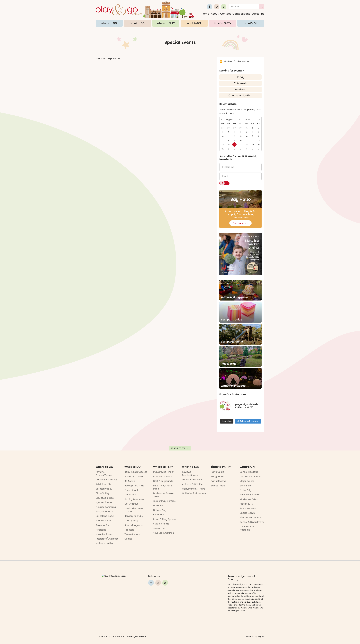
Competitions (241, 13)
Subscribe (258, 13)
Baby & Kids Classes (135, 472)
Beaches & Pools (162, 476)
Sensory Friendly (133, 516)
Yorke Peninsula (104, 534)
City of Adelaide (105, 498)
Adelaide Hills (103, 484)
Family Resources (134, 499)
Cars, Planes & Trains (193, 488)
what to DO (137, 23)
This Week (240, 83)
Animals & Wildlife (192, 484)
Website (250, 636)
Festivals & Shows (249, 494)
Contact (225, 13)
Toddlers (129, 529)
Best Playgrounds (163, 481)
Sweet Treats (218, 485)
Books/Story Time (134, 485)
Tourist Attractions (192, 479)
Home (205, 13)
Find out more (240, 223)
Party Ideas (217, 476)
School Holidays (249, 472)
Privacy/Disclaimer (137, 636)
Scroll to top (178, 448)
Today (240, 77)
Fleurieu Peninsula (106, 507)
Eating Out (130, 494)
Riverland (101, 529)
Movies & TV (246, 503)
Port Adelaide (103, 520)
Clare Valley (103, 493)
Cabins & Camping (106, 479)
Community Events (250, 476)
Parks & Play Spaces (164, 519)
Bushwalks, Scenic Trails (163, 495)
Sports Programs (133, 525)
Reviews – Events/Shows (190, 473)
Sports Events (247, 513)
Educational (131, 490)
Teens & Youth (132, 534)
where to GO (109, 23)
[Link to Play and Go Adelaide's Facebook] (209, 6)
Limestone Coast (105, 516)
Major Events (247, 481)
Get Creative (131, 503)
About (215, 13)
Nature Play (159, 510)
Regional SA (102, 525)
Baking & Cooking (134, 476)
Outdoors (158, 514)
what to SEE (194, 23)
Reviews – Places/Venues (104, 473)
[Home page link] (145, 9)
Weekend (240, 89)
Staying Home (161, 523)
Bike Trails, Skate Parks (162, 487)
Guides (128, 538)
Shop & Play (131, 520)
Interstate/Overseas (107, 538)
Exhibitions (245, 485)
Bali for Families (104, 543)
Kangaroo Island (105, 511)
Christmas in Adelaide (247, 528)
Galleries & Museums (194, 493)
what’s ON (250, 23)
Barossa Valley (104, 488)
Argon (261, 636)
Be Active (129, 481)
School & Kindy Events (252, 522)
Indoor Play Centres (164, 501)
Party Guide (217, 472)
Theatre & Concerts (250, 517)
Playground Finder (163, 472)
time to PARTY (222, 23)
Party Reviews (218, 481)
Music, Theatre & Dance (133, 510)
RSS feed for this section (236, 61)
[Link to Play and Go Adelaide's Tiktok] (223, 6)
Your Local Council (163, 532)
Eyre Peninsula (104, 502)
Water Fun (159, 528)
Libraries (158, 505)
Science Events (248, 508)
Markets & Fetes (248, 499)
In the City (245, 490)
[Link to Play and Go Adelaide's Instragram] (216, 6)
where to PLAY (166, 23)
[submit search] (261, 6)
